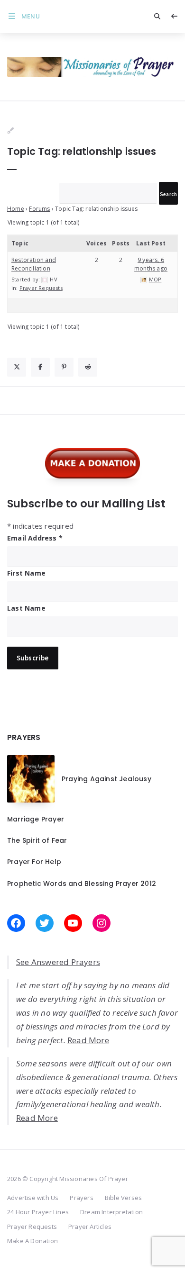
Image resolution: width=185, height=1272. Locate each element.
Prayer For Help (34, 861)
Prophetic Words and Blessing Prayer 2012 (81, 883)
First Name (26, 572)
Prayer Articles (89, 1226)
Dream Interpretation (111, 1212)
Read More (88, 1040)
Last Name (26, 608)
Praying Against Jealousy (106, 779)
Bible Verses (123, 1197)
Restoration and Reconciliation (33, 264)
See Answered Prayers (58, 961)
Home (15, 209)
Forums (39, 209)
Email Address (35, 537)
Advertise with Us (32, 1197)
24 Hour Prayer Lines (38, 1212)
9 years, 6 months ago (150, 264)
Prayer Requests (41, 287)
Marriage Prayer (35, 819)
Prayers (81, 1197)
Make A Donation (32, 1240)
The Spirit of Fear (37, 840)
